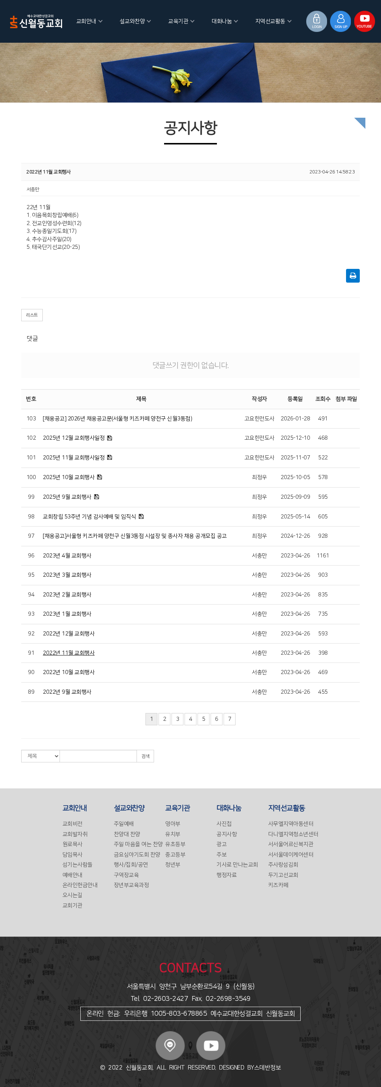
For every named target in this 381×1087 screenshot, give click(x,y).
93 (31, 614)
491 (323, 419)
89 (31, 692)
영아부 (172, 824)
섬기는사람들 (78, 865)
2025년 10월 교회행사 (69, 477)
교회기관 (73, 905)
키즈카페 (278, 885)
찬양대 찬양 (127, 834)
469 (323, 672)
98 (31, 517)
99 (31, 497)
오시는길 (73, 895)
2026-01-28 (295, 419)
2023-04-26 (295, 556)
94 (31, 595)
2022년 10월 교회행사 (69, 672)
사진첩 (224, 824)
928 (323, 536)
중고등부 (175, 855)
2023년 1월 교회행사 (67, 614)
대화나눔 (222, 21)
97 (31, 536)
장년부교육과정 (131, 885)
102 (31, 438)
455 (323, 692)
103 (31, 419)
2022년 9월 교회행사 (67, 692)
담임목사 (73, 855)
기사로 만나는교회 (237, 865)
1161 (323, 556)
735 (323, 614)
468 (323, 438)
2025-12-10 (295, 438)
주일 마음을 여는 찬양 (138, 844)
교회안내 (86, 21)
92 (31, 634)
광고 (222, 844)
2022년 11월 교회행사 (69, 653)
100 (31, 477)
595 (323, 497)
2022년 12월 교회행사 (69, 634)
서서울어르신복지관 (291, 844)
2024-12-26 (295, 536)
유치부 (172, 834)
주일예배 (124, 824)
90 (31, 672)
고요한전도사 (259, 419)
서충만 (259, 556)
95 (31, 575)
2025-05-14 (295, 517)
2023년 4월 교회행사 (67, 556)
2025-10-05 (295, 477)
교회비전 (73, 824)
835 (323, 595)
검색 (145, 756)
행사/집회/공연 (131, 865)
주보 (222, 855)
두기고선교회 (283, 875)
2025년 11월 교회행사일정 (74, 458)
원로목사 (73, 844)
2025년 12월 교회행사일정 (74, 438)
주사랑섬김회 (283, 865)
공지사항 (227, 834)
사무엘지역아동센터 (291, 824)
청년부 (172, 865)
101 (31, 458)
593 (323, 634)
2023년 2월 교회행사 (67, 595)
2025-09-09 (295, 497)
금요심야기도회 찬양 (137, 855)
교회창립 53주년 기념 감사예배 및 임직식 (89, 517)
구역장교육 (126, 875)
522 (323, 458)
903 (323, 575)
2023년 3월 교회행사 (67, 575)
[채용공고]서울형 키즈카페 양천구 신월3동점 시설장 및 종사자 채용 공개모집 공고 (135, 536)
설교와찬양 (132, 21)
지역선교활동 (270, 21)
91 (31, 653)
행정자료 (227, 875)
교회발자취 (75, 834)
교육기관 (178, 21)
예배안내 (73, 875)
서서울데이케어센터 (291, 855)
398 (323, 653)
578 (323, 477)
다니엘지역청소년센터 (293, 834)
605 (323, 517)
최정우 (259, 477)
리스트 (32, 315)
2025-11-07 (295, 458)
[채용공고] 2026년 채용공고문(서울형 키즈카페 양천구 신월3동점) (117, 419)
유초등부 (175, 844)
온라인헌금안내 (80, 885)
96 (31, 556)
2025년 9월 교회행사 (67, 497)
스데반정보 (267, 1067)
